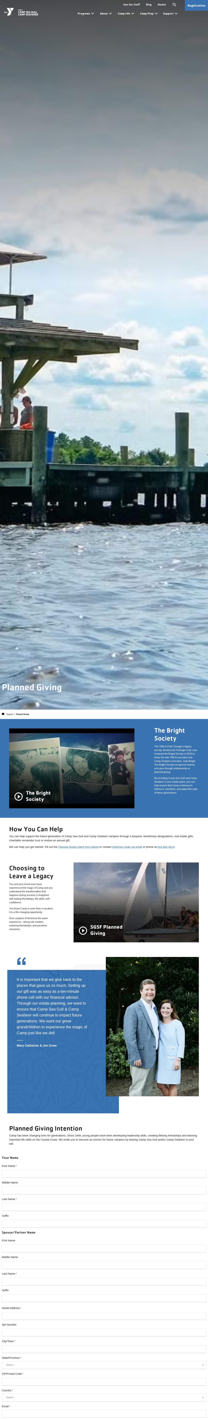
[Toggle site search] (174, 4)
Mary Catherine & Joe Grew (37, 1045)
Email (5, 1406)
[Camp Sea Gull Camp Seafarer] (21, 11)
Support (10, 714)
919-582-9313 (166, 846)
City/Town (8, 1341)
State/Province (11, 1357)
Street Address (11, 1308)
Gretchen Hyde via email (127, 846)
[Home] (3, 714)
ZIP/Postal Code (12, 1373)
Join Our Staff (131, 4)
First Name (8, 1166)
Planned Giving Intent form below (78, 846)
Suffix (5, 1215)
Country (6, 1390)
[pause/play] (18, 796)
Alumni (162, 4)
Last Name (8, 1199)
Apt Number (9, 1324)
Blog (149, 4)
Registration (196, 5)
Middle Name (10, 1182)
